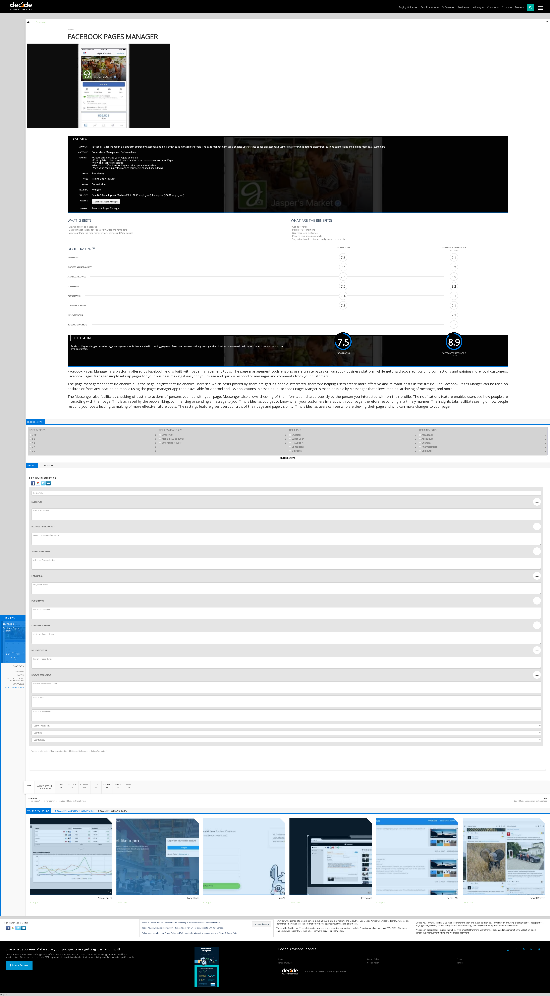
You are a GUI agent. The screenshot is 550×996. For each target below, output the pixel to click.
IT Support (353, 442)
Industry (477, 7)
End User (353, 434)
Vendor (460, 962)
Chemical (483, 442)
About (280, 959)
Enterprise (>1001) (223, 442)
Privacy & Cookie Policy (228, 933)
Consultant (353, 446)
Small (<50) (223, 434)
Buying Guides (407, 7)
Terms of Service (285, 962)
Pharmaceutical (483, 446)
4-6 (93, 442)
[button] (33, 482)
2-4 (93, 446)
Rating (20, 675)
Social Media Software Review (74, 801)
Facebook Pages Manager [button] (106, 201)
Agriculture (483, 438)
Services (462, 7)
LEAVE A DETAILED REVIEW (13, 687)
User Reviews (18, 684)
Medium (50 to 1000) (223, 438)
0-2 (93, 450)
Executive (353, 450)
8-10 (93, 434)
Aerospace (483, 434)
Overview (19, 671)
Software (446, 7)
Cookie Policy (373, 962)
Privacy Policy (373, 959)
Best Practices (428, 7)
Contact (460, 959)
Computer (483, 450)
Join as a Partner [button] (19, 965)
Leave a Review (48, 465)
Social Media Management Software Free (45, 801)
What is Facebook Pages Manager (15, 679)
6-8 (93, 438)
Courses (491, 7)
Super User (353, 438)
